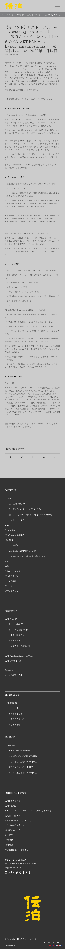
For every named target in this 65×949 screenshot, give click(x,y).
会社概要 (9, 835)
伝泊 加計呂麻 (11, 703)
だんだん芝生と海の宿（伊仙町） (23, 772)
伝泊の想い (10, 530)
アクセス (9, 586)
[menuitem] (13, 945)
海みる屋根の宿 (15, 713)
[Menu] (56, 6)
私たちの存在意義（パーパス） (18, 820)
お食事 (8, 561)
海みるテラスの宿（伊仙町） (21, 767)
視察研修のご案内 (13, 830)
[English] (56, 945)
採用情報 (9, 840)
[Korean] (61, 945)
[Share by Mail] (54, 457)
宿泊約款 (9, 845)
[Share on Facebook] (10, 457)
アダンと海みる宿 (16, 624)
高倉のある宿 (14, 640)
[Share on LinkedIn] (43, 457)
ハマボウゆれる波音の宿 (19, 646)
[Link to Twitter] (44, 942)
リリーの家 (13, 708)
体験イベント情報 (13, 571)
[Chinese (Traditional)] (53, 945)
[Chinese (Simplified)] (50, 945)
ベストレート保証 (16, 520)
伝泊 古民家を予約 (17, 503)
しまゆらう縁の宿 (16, 719)
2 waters (9, 670)
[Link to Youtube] (58, 942)
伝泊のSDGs (10, 805)
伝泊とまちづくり (13, 576)
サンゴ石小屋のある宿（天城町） (23, 756)
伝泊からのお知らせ (11, 54)
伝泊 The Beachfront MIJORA (22, 550)
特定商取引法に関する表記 (16, 849)
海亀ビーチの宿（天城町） (20, 750)
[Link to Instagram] (49, 942)
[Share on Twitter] (21, 457)
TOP (7, 525)
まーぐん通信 (11, 581)
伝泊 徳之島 (10, 745)
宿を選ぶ (9, 540)
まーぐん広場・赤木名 (14, 675)
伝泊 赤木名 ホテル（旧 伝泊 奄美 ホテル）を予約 (30, 514)
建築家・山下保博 (13, 815)
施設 (7, 566)
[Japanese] (58, 945)
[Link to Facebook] (53, 942)
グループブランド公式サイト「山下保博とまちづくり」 (29, 810)
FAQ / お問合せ (11, 590)
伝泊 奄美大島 (11, 618)
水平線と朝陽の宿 (16, 635)
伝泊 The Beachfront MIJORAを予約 (25, 509)
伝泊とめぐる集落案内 (14, 535)
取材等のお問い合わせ (14, 825)
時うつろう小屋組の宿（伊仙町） (23, 761)
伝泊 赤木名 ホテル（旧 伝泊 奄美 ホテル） (27, 556)
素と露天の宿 (14, 724)
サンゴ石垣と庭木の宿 (18, 629)
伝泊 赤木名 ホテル (13, 660)
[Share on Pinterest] (32, 457)
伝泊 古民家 (14, 545)
